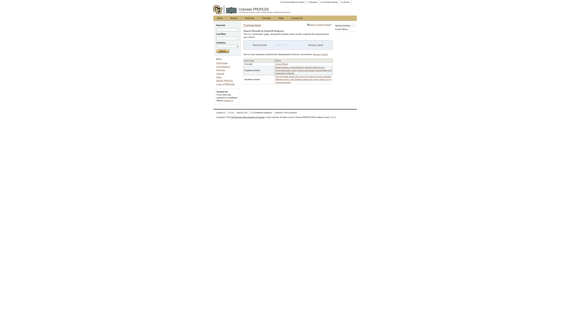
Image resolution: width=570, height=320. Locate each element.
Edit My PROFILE (224, 80)
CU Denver (345, 2)
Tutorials (266, 18)
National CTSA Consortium (286, 113)
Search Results (260, 45)
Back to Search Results (320, 25)
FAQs (281, 18)
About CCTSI (242, 113)
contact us (228, 100)
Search (233, 18)
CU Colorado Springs (329, 2)
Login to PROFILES (225, 84)
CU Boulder (312, 2)
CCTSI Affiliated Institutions (261, 113)
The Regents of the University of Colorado (248, 117)
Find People (222, 63)
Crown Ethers (281, 64)
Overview (249, 18)
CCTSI (231, 113)
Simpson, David (315, 45)
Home (220, 18)
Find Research (223, 66)
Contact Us (297, 18)
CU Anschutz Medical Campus (292, 2)
